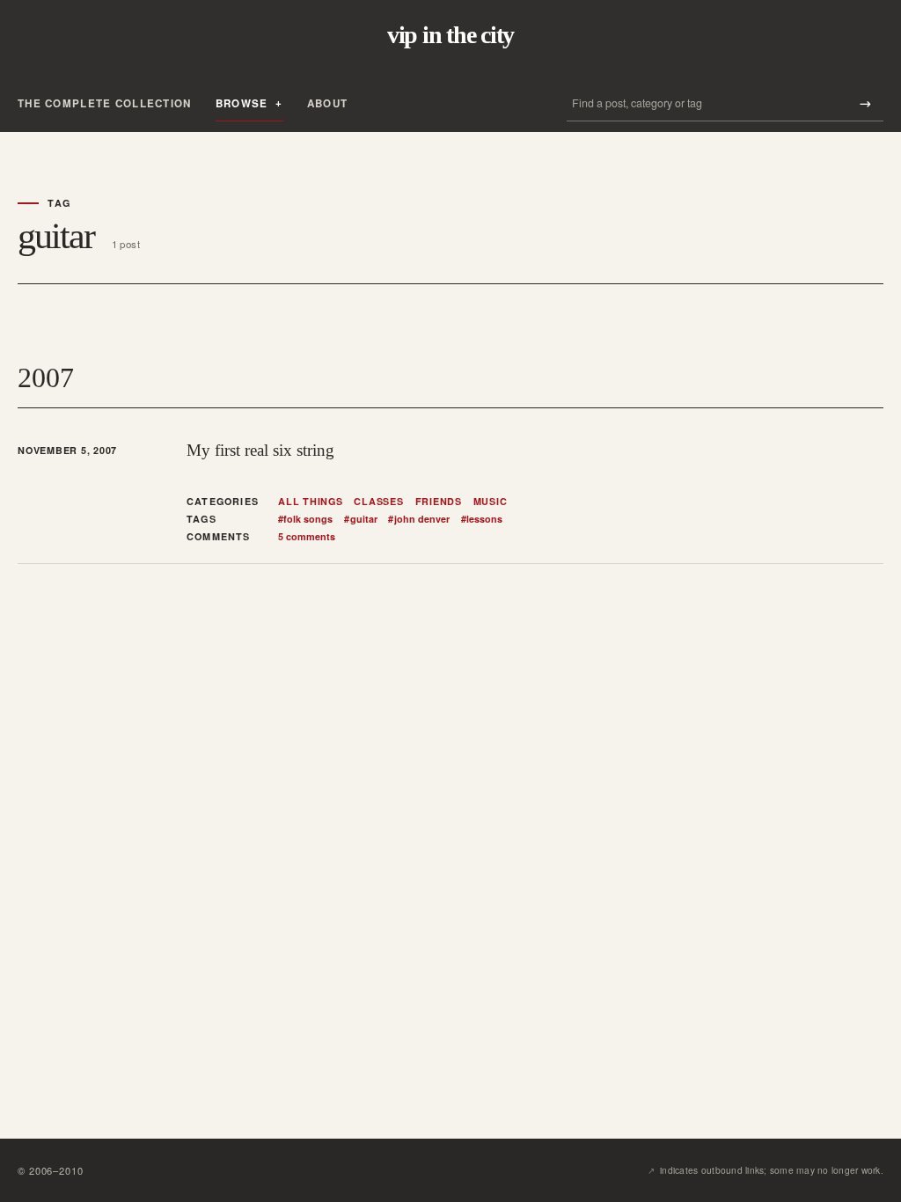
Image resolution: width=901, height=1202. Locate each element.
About (327, 103)
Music (490, 501)
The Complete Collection (105, 103)
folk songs (305, 519)
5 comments (306, 536)
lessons (481, 519)
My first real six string (260, 450)
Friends (438, 501)
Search (864, 103)
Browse (242, 103)
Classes (378, 501)
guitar (360, 519)
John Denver (418, 519)
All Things (310, 501)
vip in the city (450, 35)
